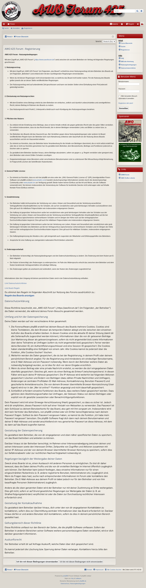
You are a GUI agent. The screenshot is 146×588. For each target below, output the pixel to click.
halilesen (78, 578)
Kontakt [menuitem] (89, 569)
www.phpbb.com (39, 180)
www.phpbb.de (29, 183)
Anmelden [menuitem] (138, 24)
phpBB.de (83, 581)
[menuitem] (114, 24)
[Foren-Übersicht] (64, 11)
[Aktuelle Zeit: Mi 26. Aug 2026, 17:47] (113, 36)
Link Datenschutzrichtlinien (16, 283)
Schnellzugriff (4, 24)
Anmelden (16, 28)
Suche (6, 28)
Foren (12, 24)
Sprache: (99, 41)
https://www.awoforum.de (44, 60)
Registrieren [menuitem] (142, 24)
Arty (72, 578)
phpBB (65, 576)
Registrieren (28, 28)
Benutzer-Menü (128, 76)
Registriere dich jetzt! (125, 103)
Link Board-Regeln (12, 288)
